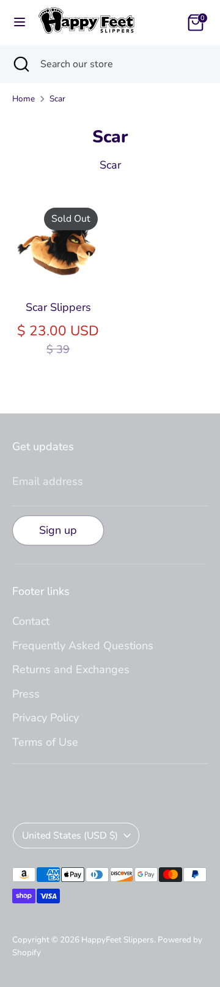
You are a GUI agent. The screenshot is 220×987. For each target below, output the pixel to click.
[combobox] (121, 64)
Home (23, 98)
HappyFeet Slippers (117, 939)
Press (26, 694)
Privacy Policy (45, 717)
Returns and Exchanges (71, 669)
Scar (57, 98)
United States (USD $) (70, 835)
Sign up (58, 530)
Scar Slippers (58, 307)
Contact (31, 621)
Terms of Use (45, 742)
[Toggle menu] (19, 22)
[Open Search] (20, 64)
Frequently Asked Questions (82, 645)
